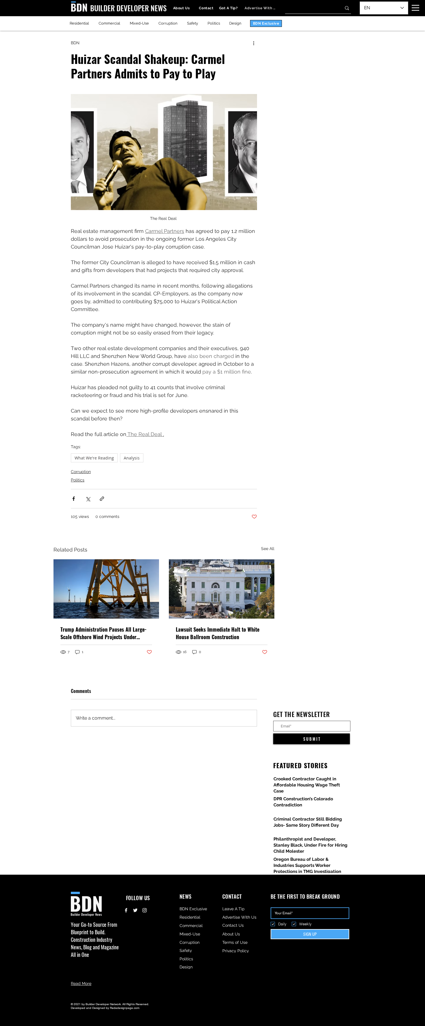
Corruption (81, 471)
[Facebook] (126, 910)
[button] (415, 8)
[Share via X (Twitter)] (87, 498)
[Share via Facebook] (73, 498)
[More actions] (253, 42)
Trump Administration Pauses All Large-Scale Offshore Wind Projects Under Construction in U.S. (103, 633)
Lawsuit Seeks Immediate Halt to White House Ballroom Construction (217, 633)
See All (267, 548)
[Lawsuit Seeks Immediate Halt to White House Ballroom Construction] (221, 589)
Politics (77, 480)
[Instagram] (144, 910)
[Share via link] (102, 498)
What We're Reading (94, 458)
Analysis (132, 458)
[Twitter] (135, 910)
